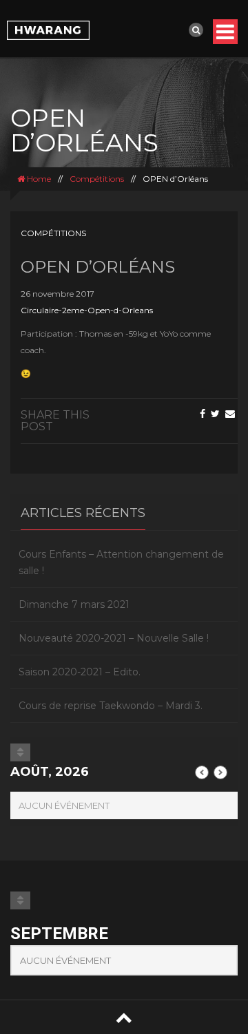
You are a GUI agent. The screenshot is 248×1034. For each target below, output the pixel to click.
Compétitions (97, 178)
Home (38, 178)
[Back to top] (124, 1017)
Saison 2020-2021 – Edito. (80, 672)
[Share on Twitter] (215, 414)
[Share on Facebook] (202, 414)
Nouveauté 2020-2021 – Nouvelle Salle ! (114, 638)
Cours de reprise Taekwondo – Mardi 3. (111, 705)
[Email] (230, 414)
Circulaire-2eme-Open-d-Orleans (87, 310)
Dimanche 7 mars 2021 (74, 604)
